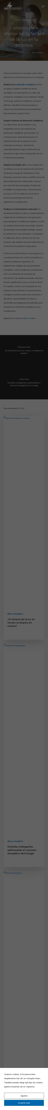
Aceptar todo (24, 1103)
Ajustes (24, 1095)
